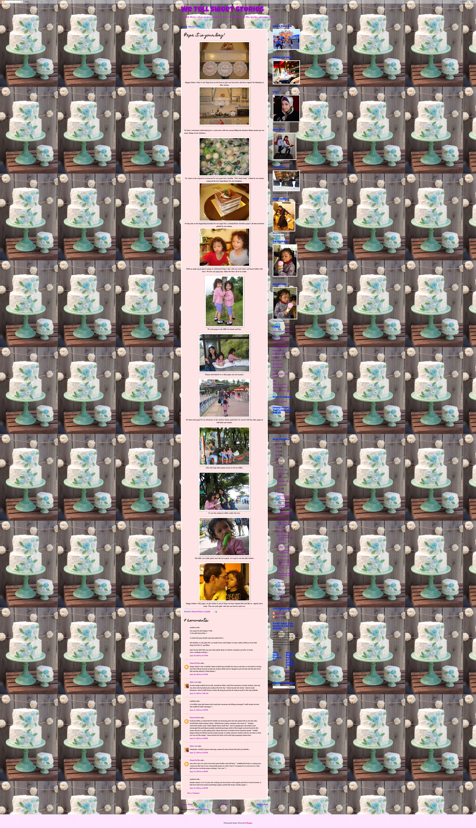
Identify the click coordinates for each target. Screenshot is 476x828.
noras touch (277, 360)
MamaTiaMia (195, 663)
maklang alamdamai (280, 347)
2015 (277, 447)
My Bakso (280, 528)
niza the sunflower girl (281, 374)
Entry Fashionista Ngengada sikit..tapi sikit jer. (285, 537)
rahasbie (276, 370)
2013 (277, 455)
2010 (277, 466)
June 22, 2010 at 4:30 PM (199, 788)
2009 (277, 602)
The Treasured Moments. (282, 500)
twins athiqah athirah (281, 343)
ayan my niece (278, 364)
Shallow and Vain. (283, 531)
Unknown (278, 617)
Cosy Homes (281, 543)
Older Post (262, 804)
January (281, 597)
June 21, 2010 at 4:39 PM (199, 710)
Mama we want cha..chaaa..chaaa (284, 523)
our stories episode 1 (280, 401)
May (279, 582)
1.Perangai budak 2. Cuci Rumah (284, 551)
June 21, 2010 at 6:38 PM (199, 738)
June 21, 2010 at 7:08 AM (199, 693)
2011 (277, 463)
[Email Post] (215, 611)
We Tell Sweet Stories (222, 10)
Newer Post (187, 804)
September (282, 481)
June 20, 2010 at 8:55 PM (199, 655)
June (280, 492)
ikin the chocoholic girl (281, 391)
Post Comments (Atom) (199, 809)
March (280, 590)
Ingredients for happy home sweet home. (285, 561)
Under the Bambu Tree (285, 496)
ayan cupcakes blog (280, 337)
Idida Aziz (193, 682)
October (281, 477)
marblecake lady (279, 353)
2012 (277, 459)
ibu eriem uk (277, 367)
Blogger (249, 823)
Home (225, 804)
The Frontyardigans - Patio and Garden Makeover (285, 507)
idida (275, 380)
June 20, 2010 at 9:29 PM (199, 674)
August (280, 485)
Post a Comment (193, 793)
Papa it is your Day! (284, 518)
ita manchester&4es (280, 387)
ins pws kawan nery (280, 384)
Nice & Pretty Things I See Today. (285, 514)
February (281, 593)
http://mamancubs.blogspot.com (283, 332)
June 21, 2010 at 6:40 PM (199, 771)
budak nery (277, 377)
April (280, 586)
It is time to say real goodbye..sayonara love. (284, 567)
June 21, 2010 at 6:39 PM (199, 752)
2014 (277, 451)
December (281, 470)
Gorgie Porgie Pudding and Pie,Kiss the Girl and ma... (285, 575)
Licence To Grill (283, 556)
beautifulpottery (279, 340)
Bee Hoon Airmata (284, 547)
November (281, 473)
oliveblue (276, 357)
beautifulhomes (278, 350)
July (279, 489)
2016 (277, 444)
